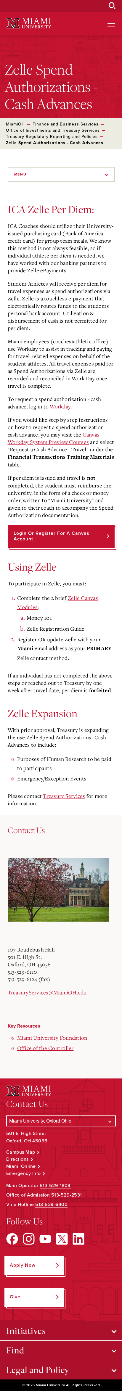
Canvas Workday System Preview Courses (54, 438)
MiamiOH (15, 124)
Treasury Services (64, 795)
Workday (60, 406)
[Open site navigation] (111, 23)
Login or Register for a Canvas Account (51, 536)
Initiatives (26, 1331)
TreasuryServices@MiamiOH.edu (47, 992)
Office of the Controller (45, 1048)
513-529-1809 (55, 1186)
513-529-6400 (51, 1205)
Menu (20, 174)
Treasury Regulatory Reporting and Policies (52, 136)
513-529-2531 (66, 1195)
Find (15, 1350)
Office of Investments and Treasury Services (53, 130)
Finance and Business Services (66, 124)
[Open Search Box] (112, 5)
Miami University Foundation (52, 1037)
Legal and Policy (37, 1370)
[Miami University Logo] (28, 23)
